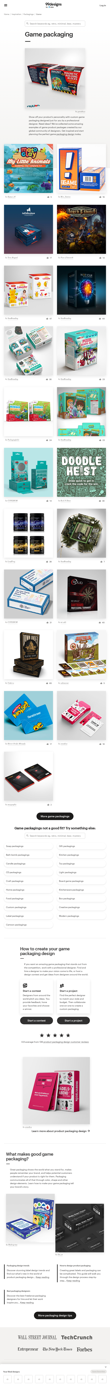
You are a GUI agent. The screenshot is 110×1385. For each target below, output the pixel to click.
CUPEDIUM (13, 500)
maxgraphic (12, 804)
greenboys (81, 111)
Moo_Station (65, 196)
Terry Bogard (13, 257)
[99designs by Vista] (53, 5)
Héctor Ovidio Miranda (16, 743)
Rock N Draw (66, 500)
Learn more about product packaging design (59, 1131)
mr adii (63, 622)
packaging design (65, 134)
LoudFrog (11, 561)
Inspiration (17, 14)
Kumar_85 (12, 196)
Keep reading (42, 1277)
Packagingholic (13, 439)
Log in (103, 5)
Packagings (28, 14)
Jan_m (60, 1254)
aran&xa (64, 743)
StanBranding (13, 318)
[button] (106, 1367)
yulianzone (65, 683)
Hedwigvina (12, 1244)
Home (7, 14)
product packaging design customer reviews (66, 1042)
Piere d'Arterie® (67, 257)
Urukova (11, 683)
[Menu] (5, 5)
